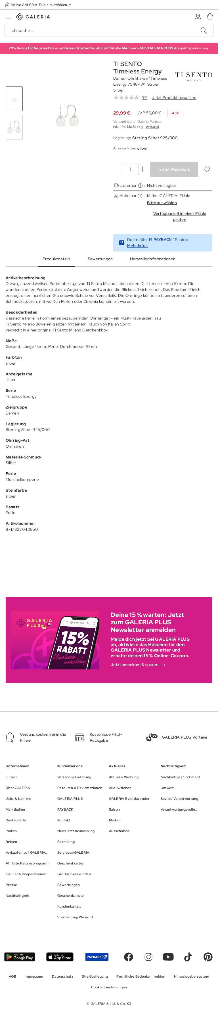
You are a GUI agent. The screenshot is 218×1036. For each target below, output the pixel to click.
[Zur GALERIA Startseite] (33, 17)
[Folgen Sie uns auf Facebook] (128, 957)
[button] (38, 5)
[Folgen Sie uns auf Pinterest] (208, 957)
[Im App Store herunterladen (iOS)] (60, 956)
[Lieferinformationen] (140, 186)
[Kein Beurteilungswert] (128, 97)
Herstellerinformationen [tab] (152, 258)
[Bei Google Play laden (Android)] (19, 956)
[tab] (66, 113)
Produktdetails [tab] (57, 258)
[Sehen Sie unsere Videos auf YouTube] (168, 957)
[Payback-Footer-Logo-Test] (97, 956)
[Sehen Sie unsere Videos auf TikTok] (188, 957)
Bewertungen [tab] (100, 258)
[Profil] (198, 17)
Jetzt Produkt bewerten (174, 97)
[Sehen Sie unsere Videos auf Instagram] (148, 957)
